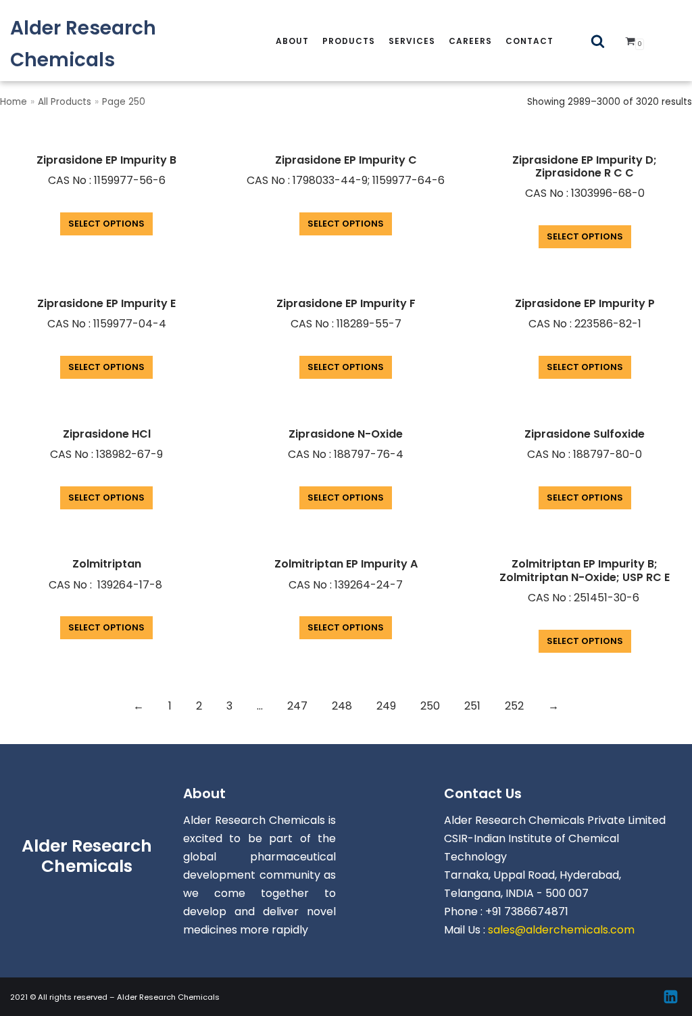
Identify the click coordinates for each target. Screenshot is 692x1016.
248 (342, 706)
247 (297, 706)
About (292, 41)
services (412, 41)
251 (472, 706)
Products (348, 41)
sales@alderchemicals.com (561, 930)
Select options (106, 223)
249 (386, 706)
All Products (64, 101)
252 (514, 706)
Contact (529, 41)
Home (13, 101)
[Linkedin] (671, 997)
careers (470, 41)
